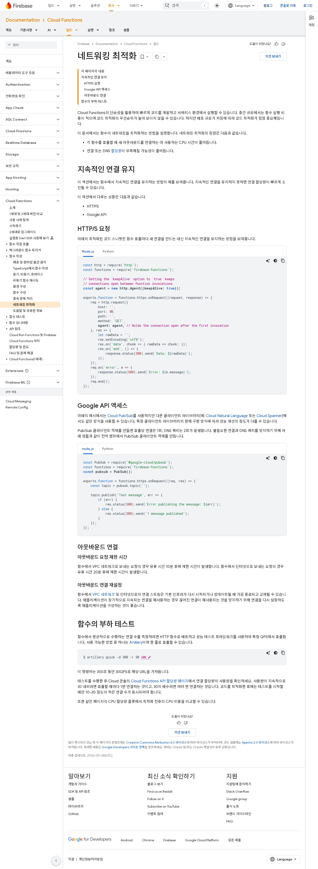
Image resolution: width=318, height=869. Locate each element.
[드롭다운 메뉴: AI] (56, 30)
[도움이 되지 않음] (283, 43)
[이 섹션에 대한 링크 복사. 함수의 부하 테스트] (139, 625)
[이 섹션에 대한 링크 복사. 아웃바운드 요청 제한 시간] (131, 557)
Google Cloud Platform (202, 840)
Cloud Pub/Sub (120, 416)
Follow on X (155, 799)
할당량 (116, 151)
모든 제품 (234, 840)
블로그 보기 (155, 784)
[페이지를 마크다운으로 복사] (157, 57)
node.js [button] (88, 449)
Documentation (23, 20)
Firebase (84, 44)
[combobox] (185, 5)
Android (127, 840)
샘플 (126, 30)
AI (49, 30)
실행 (72, 5)
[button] (27, 73)
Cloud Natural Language (227, 416)
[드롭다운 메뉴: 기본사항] (37, 30)
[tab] (88, 251)
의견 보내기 (273, 56)
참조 (112, 30)
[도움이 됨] (276, 43)
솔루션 (95, 5)
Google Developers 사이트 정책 (123, 747)
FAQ (229, 821)
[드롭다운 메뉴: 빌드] (59, 5)
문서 (111, 5)
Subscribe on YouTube (163, 806)
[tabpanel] (182, 325)
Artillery (135, 642)
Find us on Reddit (160, 791)
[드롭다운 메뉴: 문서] (119, 5)
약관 (71, 859)
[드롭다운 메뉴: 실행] (81, 5)
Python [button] (108, 251)
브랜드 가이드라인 (238, 814)
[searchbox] (31, 45)
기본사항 (26, 30)
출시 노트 (232, 806)
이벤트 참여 (155, 814)
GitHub (73, 814)
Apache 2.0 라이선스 (256, 742)
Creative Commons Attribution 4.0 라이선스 (156, 742)
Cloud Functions (64, 20)
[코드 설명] (268, 260)
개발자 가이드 (77, 784)
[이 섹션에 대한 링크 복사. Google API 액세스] (132, 406)
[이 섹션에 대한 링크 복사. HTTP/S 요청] (114, 229)
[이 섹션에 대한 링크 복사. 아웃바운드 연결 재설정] (126, 585)
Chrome (148, 840)
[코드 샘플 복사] (283, 260)
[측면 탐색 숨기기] (56, 860)
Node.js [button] (88, 251)
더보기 (134, 5)
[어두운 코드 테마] (275, 260)
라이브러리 (75, 806)
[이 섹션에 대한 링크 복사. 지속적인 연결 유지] (139, 170)
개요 (9, 30)
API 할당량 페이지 (159, 681)
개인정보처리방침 (91, 859)
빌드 (51, 5)
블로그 (268, 5)
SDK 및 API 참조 (79, 791)
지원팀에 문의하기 (238, 784)
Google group (236, 799)
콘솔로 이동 (288, 5)
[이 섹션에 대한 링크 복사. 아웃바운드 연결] (122, 547)
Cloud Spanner (269, 416)
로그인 (307, 5)
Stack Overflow (237, 791)
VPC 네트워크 (103, 594)
